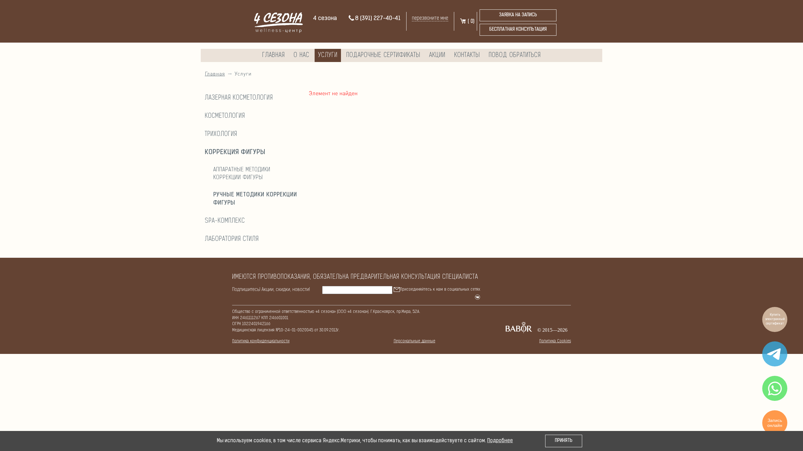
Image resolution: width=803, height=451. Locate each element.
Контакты (467, 55)
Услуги (328, 55)
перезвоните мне (430, 18)
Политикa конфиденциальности (261, 341)
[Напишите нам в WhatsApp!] (774, 388)
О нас (301, 55)
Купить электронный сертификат (775, 319)
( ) (470, 21)
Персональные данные (414, 341)
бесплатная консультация (518, 29)
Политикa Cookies (555, 341)
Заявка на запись (518, 15)
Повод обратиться (515, 55)
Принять (563, 440)
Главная (273, 55)
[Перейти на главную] (276, 22)
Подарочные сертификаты (383, 55)
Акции (437, 55)
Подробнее (500, 440)
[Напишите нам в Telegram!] (774, 353)
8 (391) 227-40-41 (378, 19)
